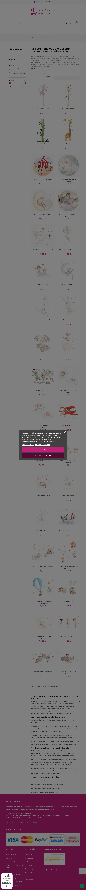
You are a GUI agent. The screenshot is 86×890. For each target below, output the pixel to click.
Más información (28, 444)
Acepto (43, 449)
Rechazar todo (43, 455)
